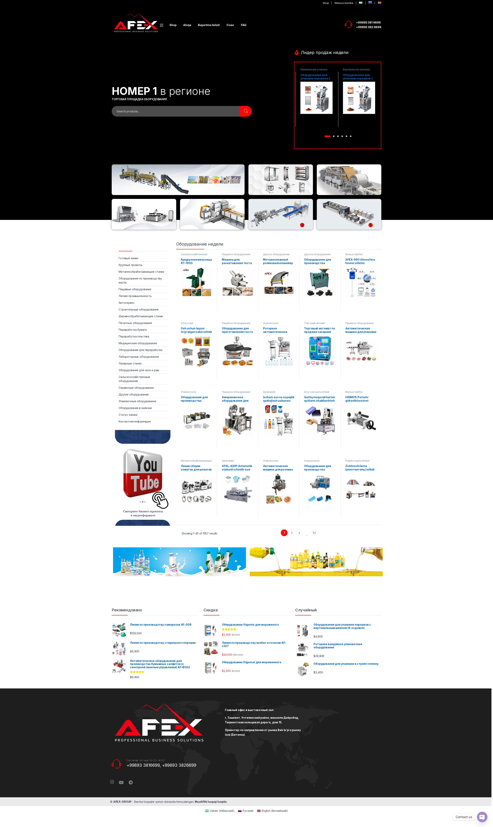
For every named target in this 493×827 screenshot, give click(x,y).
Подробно (316, 129)
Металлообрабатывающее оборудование (196, 462)
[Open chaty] (482, 817)
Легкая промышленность (135, 296)
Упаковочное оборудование (271, 324)
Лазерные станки (130, 363)
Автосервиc (127, 302)
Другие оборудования (133, 394)
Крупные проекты (130, 265)
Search (246, 111)
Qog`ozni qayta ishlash (317, 391)
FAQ (243, 25)
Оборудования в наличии (135, 408)
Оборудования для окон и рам (139, 370)
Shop (172, 25)
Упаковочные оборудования (137, 401)
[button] (325, 136)
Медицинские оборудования (138, 343)
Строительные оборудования (138, 309)
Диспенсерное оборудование (352, 70)
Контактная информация (135, 421)
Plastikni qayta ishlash (357, 460)
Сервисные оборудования (136, 387)
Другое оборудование (276, 254)
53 (314, 532)
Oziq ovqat (187, 323)
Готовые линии (128, 258)
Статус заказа (128, 414)
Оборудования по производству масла (140, 280)
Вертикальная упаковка (313, 69)
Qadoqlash (269, 391)
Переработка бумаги (133, 329)
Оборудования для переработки (140, 350)
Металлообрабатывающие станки (141, 271)
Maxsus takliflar (354, 254)
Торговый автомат (314, 323)
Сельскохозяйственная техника (194, 255)
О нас (230, 25)
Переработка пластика (134, 336)
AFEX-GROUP (122, 801)
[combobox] (176, 111)
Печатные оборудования (135, 323)
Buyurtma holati (209, 25)
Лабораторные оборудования (139, 356)
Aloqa (187, 25)
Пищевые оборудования (135, 289)
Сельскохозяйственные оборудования (134, 379)
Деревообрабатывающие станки (141, 316)
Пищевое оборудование (236, 254)
